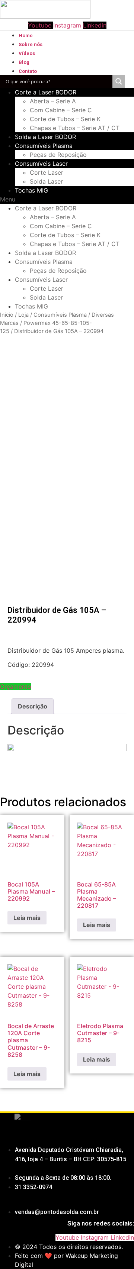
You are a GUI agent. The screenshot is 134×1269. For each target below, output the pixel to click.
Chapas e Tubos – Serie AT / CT (74, 128)
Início (6, 314)
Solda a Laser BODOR (45, 137)
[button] (67, 199)
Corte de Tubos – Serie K (65, 119)
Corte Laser (46, 172)
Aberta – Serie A (53, 101)
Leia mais (27, 917)
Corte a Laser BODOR (45, 92)
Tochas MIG (31, 190)
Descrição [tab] (32, 706)
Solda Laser (46, 181)
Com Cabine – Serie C (61, 110)
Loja (23, 314)
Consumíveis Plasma (44, 145)
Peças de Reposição (58, 154)
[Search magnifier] (118, 81)
